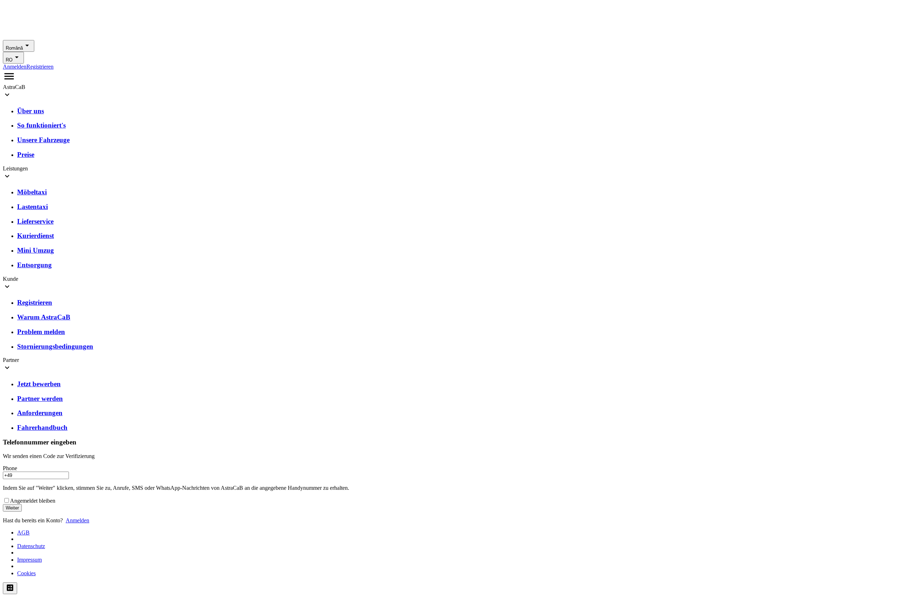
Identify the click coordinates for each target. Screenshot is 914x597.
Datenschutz (31, 546)
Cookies (26, 573)
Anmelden (14, 67)
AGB (23, 532)
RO (9, 60)
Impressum (29, 560)
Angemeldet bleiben (32, 501)
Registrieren (40, 67)
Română (14, 48)
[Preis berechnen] (10, 588)
